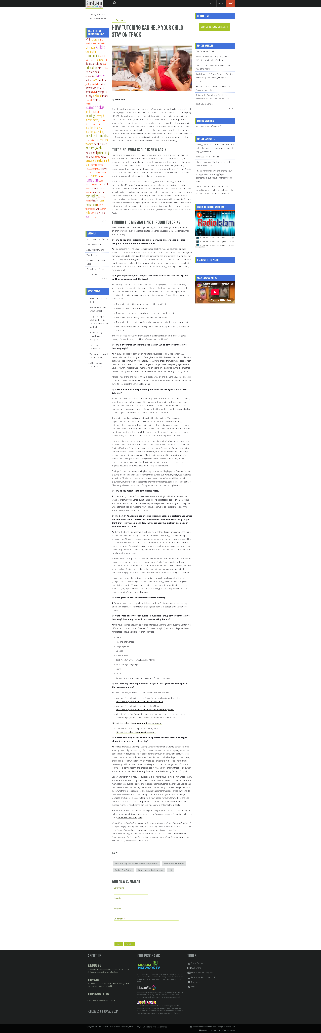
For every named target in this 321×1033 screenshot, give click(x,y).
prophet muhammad (93, 172)
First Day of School (204, 103)
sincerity (95, 188)
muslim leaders (94, 127)
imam (105, 96)
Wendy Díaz (121, 99)
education (92, 67)
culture (94, 60)
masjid (100, 116)
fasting (89, 80)
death (105, 60)
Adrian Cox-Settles (123, 870)
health (89, 92)
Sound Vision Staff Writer (98, 239)
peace (103, 156)
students (101, 196)
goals (88, 84)
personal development (97, 160)
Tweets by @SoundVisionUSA (208, 126)
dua (104, 63)
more (104, 278)
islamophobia (95, 107)
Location (118, 898)
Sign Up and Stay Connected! (214, 26)
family (100, 76)
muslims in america (97, 135)
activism (94, 39)
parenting (103, 152)
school (105, 184)
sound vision (98, 192)
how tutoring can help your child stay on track (136, 863)
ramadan (92, 180)
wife (88, 212)
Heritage (100, 92)
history (89, 96)
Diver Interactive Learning (150, 870)
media (89, 120)
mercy (96, 120)
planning (94, 164)
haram (89, 88)
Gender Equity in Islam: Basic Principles (97, 336)
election (105, 68)
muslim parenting (95, 131)
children (101, 47)
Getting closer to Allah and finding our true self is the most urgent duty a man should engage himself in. (215, 148)
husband (97, 95)
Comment (119, 918)
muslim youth (94, 148)
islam (95, 100)
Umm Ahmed (92, 274)
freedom (102, 80)
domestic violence (94, 64)
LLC (170, 870)
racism (100, 176)
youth (89, 216)
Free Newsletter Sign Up (202, 972)
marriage (91, 115)
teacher (95, 200)
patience (96, 156)
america (96, 43)
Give (230, 3)
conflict (102, 56)
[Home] (94, 4)
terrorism (91, 204)
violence (89, 208)
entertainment (92, 72)
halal (102, 84)
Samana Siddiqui (94, 244)
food (95, 80)
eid (99, 68)
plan (88, 164)
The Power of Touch (205, 51)
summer (89, 200)
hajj (98, 84)
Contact (221, 3)
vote (94, 208)
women (93, 212)
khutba (95, 112)
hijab (106, 92)
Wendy (103, 208)
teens (103, 200)
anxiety (102, 43)
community (92, 55)
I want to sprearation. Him (207, 156)
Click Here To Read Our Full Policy (101, 1001)
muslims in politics (92, 140)
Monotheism (90, 124)
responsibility (91, 184)
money (102, 120)
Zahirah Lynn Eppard (96, 269)
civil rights (91, 51)
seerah (88, 188)
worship (101, 213)
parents (89, 156)
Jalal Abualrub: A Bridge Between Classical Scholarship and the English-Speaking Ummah (214, 78)
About (212, 3)
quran (94, 176)
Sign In (194, 986)
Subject (117, 908)
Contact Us (196, 982)
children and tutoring (174, 863)
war (98, 208)
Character (91, 47)
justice (89, 111)
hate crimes (98, 88)
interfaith (89, 100)
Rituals (98, 184)
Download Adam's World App (204, 977)
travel (99, 204)
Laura (100, 112)
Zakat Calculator (198, 963)
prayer (104, 168)
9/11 (88, 39)
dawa (100, 59)
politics (98, 168)
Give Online (196, 968)
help (94, 92)
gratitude (93, 84)
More (103, 220)
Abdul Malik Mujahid (95, 249)
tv (102, 204)
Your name (119, 887)
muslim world (100, 144)
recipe (100, 180)
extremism (91, 76)
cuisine (88, 60)
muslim (98, 124)
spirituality (92, 196)
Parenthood (91, 153)
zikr (95, 217)
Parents (120, 20)
